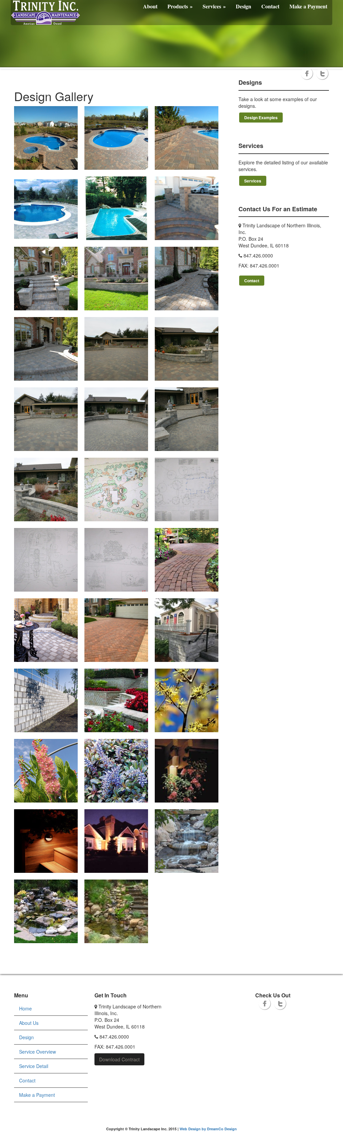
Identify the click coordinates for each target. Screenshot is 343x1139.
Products (180, 6)
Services (214, 6)
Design (243, 6)
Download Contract (119, 1059)
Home (25, 1008)
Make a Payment (308, 6)
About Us (29, 1022)
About (150, 6)
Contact (270, 6)
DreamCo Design (222, 1128)
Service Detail (33, 1066)
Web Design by (193, 1128)
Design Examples (261, 118)
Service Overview (37, 1051)
